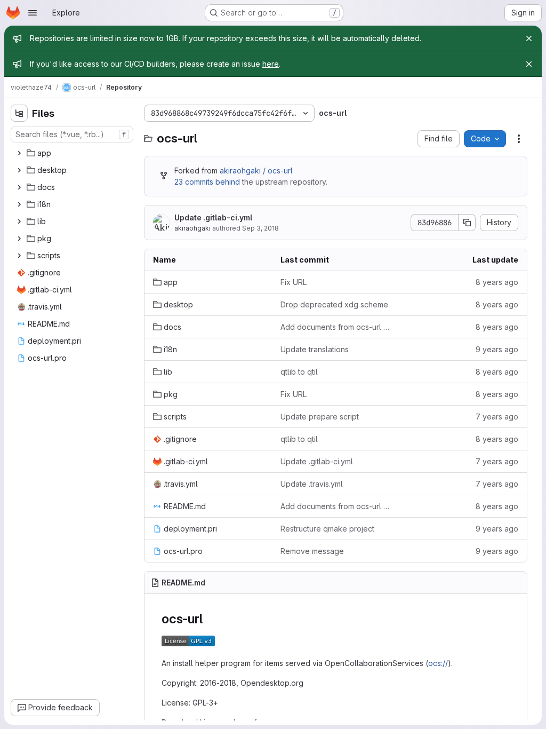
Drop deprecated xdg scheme (334, 304)
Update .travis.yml (311, 483)
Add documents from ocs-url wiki (335, 326)
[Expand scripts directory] (19, 255)
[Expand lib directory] (19, 221)
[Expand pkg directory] (19, 238)
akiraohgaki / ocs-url (256, 170)
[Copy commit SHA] (467, 222)
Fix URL (293, 282)
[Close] (529, 38)
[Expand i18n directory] (19, 204)
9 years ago (497, 349)
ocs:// (438, 663)
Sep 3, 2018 (260, 228)
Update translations (314, 349)
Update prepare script (319, 416)
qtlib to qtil (299, 371)
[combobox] (72, 134)
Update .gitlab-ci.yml (213, 217)
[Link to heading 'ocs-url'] (209, 619)
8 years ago (497, 282)
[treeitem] (73, 153)
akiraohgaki (192, 228)
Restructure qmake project (327, 528)
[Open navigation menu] (32, 12)
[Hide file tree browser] (19, 113)
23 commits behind (207, 181)
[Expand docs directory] (19, 187)
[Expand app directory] (19, 153)
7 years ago (497, 416)
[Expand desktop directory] (19, 170)
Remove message (312, 551)
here (270, 63)
